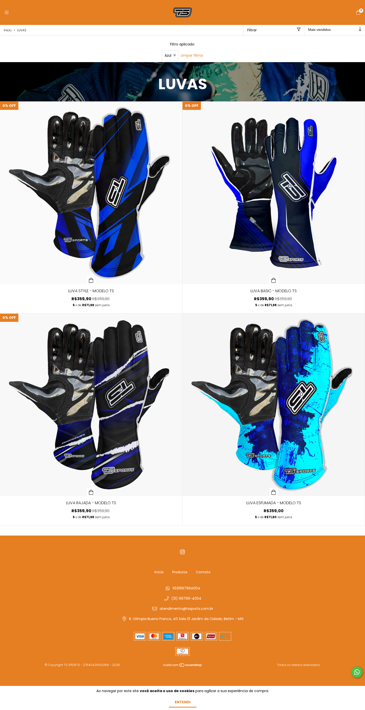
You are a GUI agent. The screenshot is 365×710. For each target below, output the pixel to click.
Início (8, 30)
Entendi (182, 702)
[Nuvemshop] (183, 666)
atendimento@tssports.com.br (186, 608)
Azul (168, 55)
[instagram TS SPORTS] (182, 552)
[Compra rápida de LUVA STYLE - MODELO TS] (91, 280)
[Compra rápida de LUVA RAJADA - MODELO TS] (91, 492)
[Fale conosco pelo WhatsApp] (357, 672)
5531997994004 (186, 588)
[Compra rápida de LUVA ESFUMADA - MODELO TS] (273, 492)
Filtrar (252, 30)
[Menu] (7, 12)
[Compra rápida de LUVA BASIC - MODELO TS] (273, 280)
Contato (203, 572)
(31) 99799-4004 (186, 598)
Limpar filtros (192, 55)
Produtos (179, 572)
